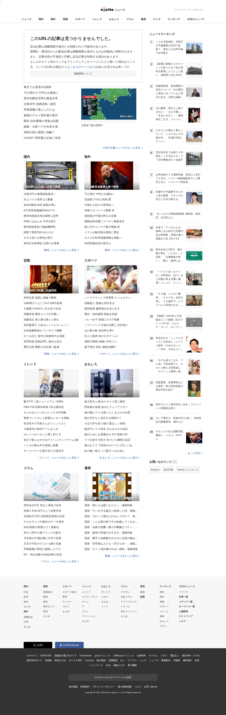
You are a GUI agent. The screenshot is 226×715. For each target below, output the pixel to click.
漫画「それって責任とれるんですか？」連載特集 (111, 516)
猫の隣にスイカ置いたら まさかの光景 (107, 412)
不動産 (176, 660)
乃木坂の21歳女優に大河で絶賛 (42, 538)
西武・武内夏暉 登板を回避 (100, 314)
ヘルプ (182, 621)
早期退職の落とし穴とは (39, 109)
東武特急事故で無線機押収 (40, 226)
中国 (26, 621)
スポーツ (80, 18)
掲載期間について (83, 73)
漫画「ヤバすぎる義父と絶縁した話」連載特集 (111, 510)
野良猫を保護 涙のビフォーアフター (106, 407)
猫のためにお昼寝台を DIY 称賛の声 (106, 434)
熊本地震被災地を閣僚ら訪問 (41, 215)
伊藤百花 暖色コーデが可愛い (41, 314)
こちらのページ (80, 67)
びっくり (106, 591)
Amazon (155, 469)
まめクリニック (103, 655)
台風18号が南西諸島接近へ (40, 194)
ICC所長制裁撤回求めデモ (39, 210)
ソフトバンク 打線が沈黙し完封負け (106, 325)
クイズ (156, 18)
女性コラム (126, 596)
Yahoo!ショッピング (187, 469)
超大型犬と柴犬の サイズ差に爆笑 (104, 401)
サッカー (67, 601)
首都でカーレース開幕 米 (99, 210)
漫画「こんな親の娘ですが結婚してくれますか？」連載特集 (111, 521)
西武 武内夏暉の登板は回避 (41, 121)
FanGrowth (86, 655)
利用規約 (84, 686)
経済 (26, 596)
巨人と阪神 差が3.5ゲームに (101, 336)
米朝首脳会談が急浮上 (97, 243)
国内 (41, 18)
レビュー (86, 591)
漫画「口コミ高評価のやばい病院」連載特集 (111, 549)
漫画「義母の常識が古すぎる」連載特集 (108, 532)
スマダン (125, 591)
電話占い (174, 655)
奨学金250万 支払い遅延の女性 (42, 505)
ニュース (26, 18)
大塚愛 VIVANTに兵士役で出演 (42, 308)
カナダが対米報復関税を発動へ (103, 237)
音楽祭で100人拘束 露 (97, 199)
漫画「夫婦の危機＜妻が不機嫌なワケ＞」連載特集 (111, 527)
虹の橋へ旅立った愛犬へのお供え (104, 450)
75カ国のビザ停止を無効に (41, 92)
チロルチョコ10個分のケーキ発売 (44, 521)
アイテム (152, 655)
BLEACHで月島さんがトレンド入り (45, 423)
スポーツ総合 (69, 591)
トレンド (97, 18)
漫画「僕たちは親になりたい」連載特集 (108, 505)
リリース (183, 591)
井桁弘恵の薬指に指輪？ (39, 132)
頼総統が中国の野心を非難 (100, 215)
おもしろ (114, 18)
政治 (26, 601)
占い (122, 660)
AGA (108, 665)
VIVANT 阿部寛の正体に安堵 (42, 138)
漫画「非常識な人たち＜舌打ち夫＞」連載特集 (111, 543)
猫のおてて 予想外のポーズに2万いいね (108, 445)
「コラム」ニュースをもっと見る (58, 561)
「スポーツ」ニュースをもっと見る (117, 353)
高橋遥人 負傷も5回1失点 (99, 303)
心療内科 (141, 655)
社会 (26, 591)
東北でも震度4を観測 (37, 87)
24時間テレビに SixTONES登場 (43, 303)
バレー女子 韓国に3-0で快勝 (101, 319)
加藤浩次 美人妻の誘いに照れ (41, 319)
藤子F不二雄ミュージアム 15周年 (44, 401)
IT (83, 606)
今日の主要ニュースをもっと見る (121, 147)
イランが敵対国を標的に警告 (101, 232)
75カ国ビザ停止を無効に (99, 194)
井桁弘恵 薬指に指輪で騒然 (40, 297)
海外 (53, 18)
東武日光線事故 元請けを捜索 (41, 243)
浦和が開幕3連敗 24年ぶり (100, 341)
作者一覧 (183, 596)
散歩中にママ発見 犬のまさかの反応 (106, 429)
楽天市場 (168, 469)
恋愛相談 (113, 660)
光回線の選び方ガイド (65, 655)
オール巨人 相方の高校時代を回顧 (44, 336)
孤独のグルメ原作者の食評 (41, 115)
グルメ (85, 611)
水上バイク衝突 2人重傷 (38, 199)
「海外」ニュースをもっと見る (119, 249)
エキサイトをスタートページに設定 (113, 677)
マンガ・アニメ (90, 596)
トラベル (125, 606)
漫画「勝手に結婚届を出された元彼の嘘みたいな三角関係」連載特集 (111, 538)
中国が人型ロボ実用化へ (99, 205)
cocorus (89, 660)
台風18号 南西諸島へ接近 (40, 104)
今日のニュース (195, 18)
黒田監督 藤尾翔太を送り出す (102, 308)
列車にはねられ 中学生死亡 (40, 221)
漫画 (143, 18)
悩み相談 (101, 660)
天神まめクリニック (123, 655)
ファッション (89, 616)
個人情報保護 (124, 686)
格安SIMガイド (34, 660)
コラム (130, 18)
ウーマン (132, 660)
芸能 (65, 18)
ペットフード (96, 665)
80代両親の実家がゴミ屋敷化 (41, 527)
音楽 (45, 601)
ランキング (174, 18)
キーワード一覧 (187, 606)
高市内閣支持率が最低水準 (41, 98)
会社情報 (73, 686)
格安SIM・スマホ (191, 655)
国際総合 (28, 617)
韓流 (45, 611)
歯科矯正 (187, 660)
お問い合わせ (150, 686)
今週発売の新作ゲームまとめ (41, 429)
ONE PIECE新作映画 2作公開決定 (44, 407)
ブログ (163, 655)
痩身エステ (119, 665)
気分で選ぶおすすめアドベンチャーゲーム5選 (51, 440)
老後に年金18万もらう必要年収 (42, 510)
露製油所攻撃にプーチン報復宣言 (104, 221)
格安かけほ (60, 660)
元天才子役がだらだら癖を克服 (42, 543)
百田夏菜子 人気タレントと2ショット (46, 325)
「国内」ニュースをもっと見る (59, 249)
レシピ (143, 660)
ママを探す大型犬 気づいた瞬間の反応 (107, 440)
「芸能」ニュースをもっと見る (59, 353)
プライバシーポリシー (103, 686)
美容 (197, 660)
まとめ (27, 606)
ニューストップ (182, 9)
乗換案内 (165, 660)
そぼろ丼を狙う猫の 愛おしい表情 (104, 423)
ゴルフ (66, 606)
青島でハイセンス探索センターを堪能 (46, 418)
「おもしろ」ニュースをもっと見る (117, 457)
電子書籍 (132, 665)
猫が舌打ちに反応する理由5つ (102, 418)
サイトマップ (186, 616)
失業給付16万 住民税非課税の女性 (44, 516)
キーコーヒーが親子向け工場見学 (44, 450)
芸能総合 (47, 591)
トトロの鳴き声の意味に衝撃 (41, 445)
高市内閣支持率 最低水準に (40, 205)
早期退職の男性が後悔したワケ (42, 549)
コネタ (104, 596)
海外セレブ (49, 606)
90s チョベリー (129, 611)
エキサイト (198, 9)
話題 (142, 596)
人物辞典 (183, 611)
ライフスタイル (129, 601)
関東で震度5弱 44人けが (39, 232)
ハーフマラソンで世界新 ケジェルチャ (107, 297)
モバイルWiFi (75, 660)
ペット (104, 606)
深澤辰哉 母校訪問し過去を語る (43, 341)
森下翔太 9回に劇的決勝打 (100, 347)
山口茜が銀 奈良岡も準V (99, 330)
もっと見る (194, 452)
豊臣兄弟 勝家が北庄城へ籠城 (41, 347)
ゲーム (85, 601)
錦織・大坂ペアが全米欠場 (41, 126)
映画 (45, 596)
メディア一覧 (186, 601)
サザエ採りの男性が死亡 (38, 237)
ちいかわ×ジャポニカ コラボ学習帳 (45, 412)
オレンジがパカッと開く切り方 (42, 434)
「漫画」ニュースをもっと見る (119, 555)
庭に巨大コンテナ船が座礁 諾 (102, 226)
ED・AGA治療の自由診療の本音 (43, 554)
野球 (65, 596)
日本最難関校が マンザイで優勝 (43, 330)
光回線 (48, 660)
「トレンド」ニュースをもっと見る (57, 457)
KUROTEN (45, 655)
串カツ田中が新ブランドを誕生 (42, 532)
